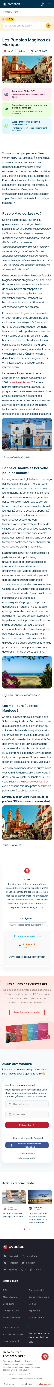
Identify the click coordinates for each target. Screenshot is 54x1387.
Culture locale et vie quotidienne (26, 924)
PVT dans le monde (13, 1334)
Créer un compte (27, 1153)
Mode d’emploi (10, 1297)
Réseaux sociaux (11, 1317)
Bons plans (8, 1304)
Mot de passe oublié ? (27, 1158)
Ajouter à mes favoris (29, 936)
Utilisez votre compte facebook (29, 1145)
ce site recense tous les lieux (31, 781)
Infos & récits (11, 11)
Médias (32, 1304)
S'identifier (25, 1125)
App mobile (34, 1310)
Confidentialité (36, 1290)
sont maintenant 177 (23, 382)
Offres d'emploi (11, 1341)
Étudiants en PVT (37, 1317)
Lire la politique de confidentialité (16, 1374)
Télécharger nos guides (27, 1012)
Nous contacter (11, 1327)
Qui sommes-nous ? (38, 1297)
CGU (5, 1290)
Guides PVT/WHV (11, 1310)
